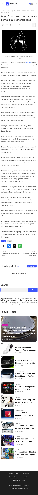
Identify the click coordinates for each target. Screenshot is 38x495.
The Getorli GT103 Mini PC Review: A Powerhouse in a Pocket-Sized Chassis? (25, 427)
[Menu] (2, 4)
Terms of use (24, 477)
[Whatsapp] (20, 246)
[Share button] (25, 246)
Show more (31, 266)
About (17, 473)
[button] (31, 4)
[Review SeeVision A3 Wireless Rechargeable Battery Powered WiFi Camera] (7, 349)
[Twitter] (14, 246)
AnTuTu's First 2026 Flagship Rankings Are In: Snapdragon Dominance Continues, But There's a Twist (25, 414)
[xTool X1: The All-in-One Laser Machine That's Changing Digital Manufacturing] (7, 375)
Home (2, 10)
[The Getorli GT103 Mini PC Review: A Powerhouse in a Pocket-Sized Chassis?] (7, 427)
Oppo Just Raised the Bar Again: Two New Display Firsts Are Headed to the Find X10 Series (25, 453)
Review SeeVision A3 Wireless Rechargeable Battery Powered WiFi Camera (24, 349)
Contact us (25, 473)
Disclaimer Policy (19, 480)
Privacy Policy (13, 477)
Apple (7, 10)
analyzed (28, 62)
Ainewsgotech (23, 488)
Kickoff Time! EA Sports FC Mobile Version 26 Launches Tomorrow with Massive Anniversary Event (25, 401)
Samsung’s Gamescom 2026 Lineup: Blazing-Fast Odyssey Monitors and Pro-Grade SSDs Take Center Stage (25, 440)
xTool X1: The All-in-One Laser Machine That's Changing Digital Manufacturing (25, 375)
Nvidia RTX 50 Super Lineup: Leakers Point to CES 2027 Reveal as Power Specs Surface (25, 362)
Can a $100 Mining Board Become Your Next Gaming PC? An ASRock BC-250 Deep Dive (25, 388)
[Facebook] (9, 246)
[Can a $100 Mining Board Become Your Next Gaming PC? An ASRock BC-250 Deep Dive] (7, 388)
